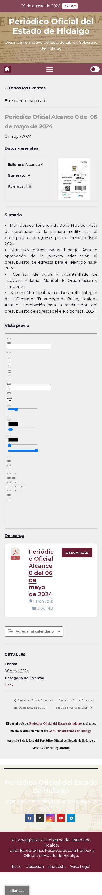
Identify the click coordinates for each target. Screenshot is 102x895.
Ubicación (34, 866)
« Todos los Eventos (25, 88)
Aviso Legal (80, 866)
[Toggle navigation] (49, 69)
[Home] (7, 69)
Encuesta (57, 866)
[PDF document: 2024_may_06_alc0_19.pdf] (51, 427)
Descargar (77, 553)
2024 (9, 685)
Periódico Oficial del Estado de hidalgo (55, 723)
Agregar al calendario (35, 631)
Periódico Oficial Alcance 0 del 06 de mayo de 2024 (41, 573)
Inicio (17, 866)
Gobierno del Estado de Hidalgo (70, 731)
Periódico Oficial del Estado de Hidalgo (51, 26)
